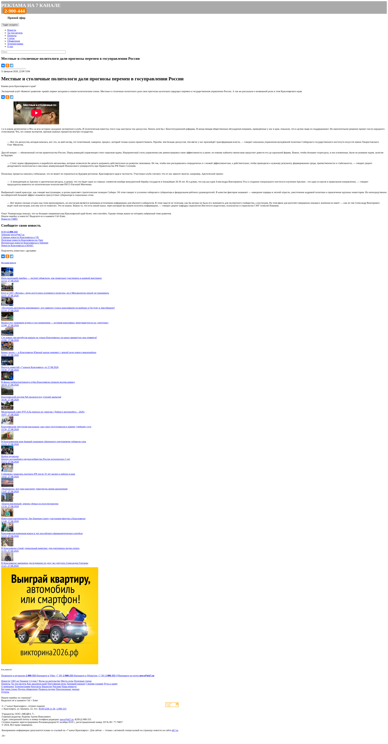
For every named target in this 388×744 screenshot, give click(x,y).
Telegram (5, 234)
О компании (7, 686)
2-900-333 (61, 708)
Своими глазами (94, 683)
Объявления (13, 41)
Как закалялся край (37, 683)
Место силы (67, 681)
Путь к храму (111, 683)
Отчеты (5, 692)
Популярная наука (56, 683)
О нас (10, 46)
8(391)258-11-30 (47, 708)
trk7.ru (175, 730)
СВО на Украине (19, 681)
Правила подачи (46, 689)
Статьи (11, 38)
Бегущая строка (9, 689)
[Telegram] (11, 65)
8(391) (9, 232)
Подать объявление (28, 689)
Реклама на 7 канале (30, 5)
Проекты (12, 35)
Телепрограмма (15, 43)
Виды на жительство (49, 681)
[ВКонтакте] (3, 65)
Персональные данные (67, 689)
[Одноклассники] (7, 65)
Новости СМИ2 (9, 219)
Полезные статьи (83, 681)
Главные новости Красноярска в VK (20, 237)
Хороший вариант (76, 683)
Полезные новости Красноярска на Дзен (22, 240)
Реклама (57, 686)
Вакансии (47, 686)
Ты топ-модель (15, 33)
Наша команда (69, 686)
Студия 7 (33, 681)
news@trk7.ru (17, 234)
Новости (11, 30)
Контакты (36, 686)
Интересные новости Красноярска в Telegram (24, 242)
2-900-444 (15, 11)
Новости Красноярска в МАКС (17, 245)
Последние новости (8, 263)
